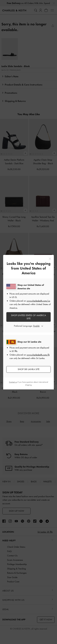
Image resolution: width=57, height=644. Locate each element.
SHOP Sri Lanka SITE (28, 369)
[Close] (50, 258)
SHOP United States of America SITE (28, 317)
